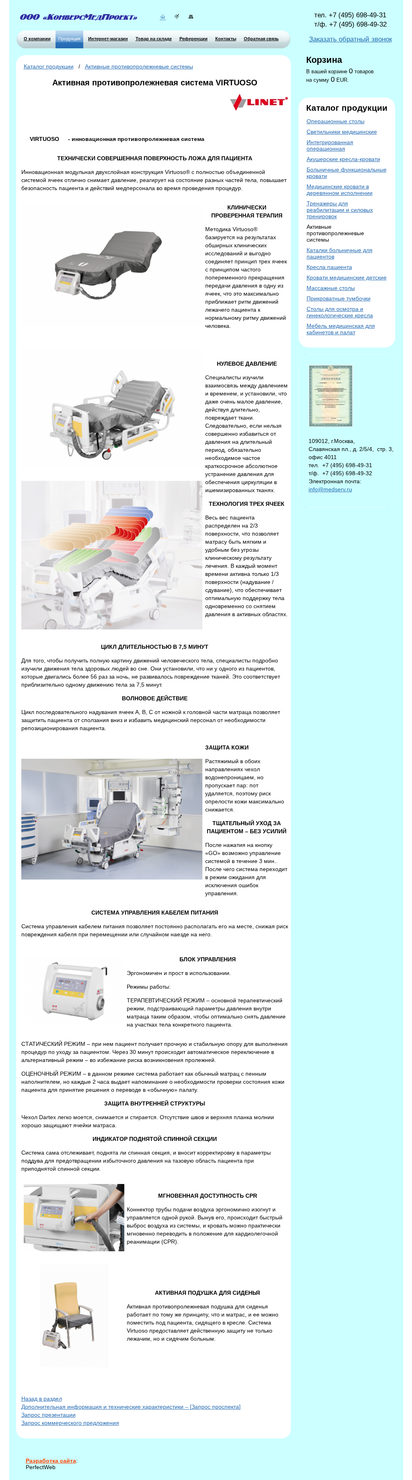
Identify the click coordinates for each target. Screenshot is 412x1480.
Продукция (69, 38)
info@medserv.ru (330, 489)
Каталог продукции (49, 66)
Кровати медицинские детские (347, 277)
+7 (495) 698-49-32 (358, 24)
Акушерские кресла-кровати (343, 159)
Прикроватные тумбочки (339, 298)
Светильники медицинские (342, 131)
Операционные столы (336, 121)
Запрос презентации (48, 1415)
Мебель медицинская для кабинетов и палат (341, 329)
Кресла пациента (329, 267)
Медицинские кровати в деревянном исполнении (340, 189)
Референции (193, 38)
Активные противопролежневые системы (139, 66)
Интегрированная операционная (330, 145)
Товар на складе (154, 38)
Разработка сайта (51, 1460)
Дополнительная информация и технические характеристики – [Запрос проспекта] (131, 1406)
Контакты (225, 38)
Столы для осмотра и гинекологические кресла (340, 312)
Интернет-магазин (108, 38)
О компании (37, 38)
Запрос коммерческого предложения (70, 1423)
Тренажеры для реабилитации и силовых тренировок (340, 209)
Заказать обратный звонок (350, 39)
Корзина (324, 60)
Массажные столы (331, 288)
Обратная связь (261, 38)
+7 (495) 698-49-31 (357, 15)
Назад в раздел (41, 1398)
